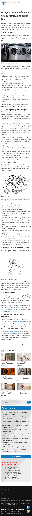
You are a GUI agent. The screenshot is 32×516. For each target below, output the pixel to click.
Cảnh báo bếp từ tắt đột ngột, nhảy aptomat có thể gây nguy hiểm (15, 426)
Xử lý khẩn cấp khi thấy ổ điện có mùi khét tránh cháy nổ (16, 422)
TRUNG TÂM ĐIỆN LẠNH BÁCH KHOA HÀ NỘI (12, 509)
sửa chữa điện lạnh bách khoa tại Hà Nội (10, 500)
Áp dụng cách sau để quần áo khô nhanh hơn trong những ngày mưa (15, 413)
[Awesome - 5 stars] (8, 343)
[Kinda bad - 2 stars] (3, 343)
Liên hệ (3, 493)
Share (24, 345)
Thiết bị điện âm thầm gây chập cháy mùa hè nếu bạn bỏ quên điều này (16, 435)
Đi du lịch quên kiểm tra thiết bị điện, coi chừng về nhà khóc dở (15, 430)
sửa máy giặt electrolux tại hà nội (14, 502)
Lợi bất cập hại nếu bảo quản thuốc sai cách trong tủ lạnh (15, 443)
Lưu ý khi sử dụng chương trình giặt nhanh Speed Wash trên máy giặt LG (14, 450)
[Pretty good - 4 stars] (6, 343)
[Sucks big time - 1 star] (2, 343)
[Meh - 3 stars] (5, 343)
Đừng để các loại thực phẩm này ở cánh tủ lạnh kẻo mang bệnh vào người (15, 439)
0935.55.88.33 (10, 514)
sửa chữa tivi (9, 503)
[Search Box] (29, 402)
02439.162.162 (17, 514)
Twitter (29, 345)
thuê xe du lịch (13, 504)
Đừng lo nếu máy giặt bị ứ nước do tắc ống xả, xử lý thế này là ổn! (16, 418)
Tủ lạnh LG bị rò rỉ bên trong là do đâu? (13, 447)
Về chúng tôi (4, 491)
